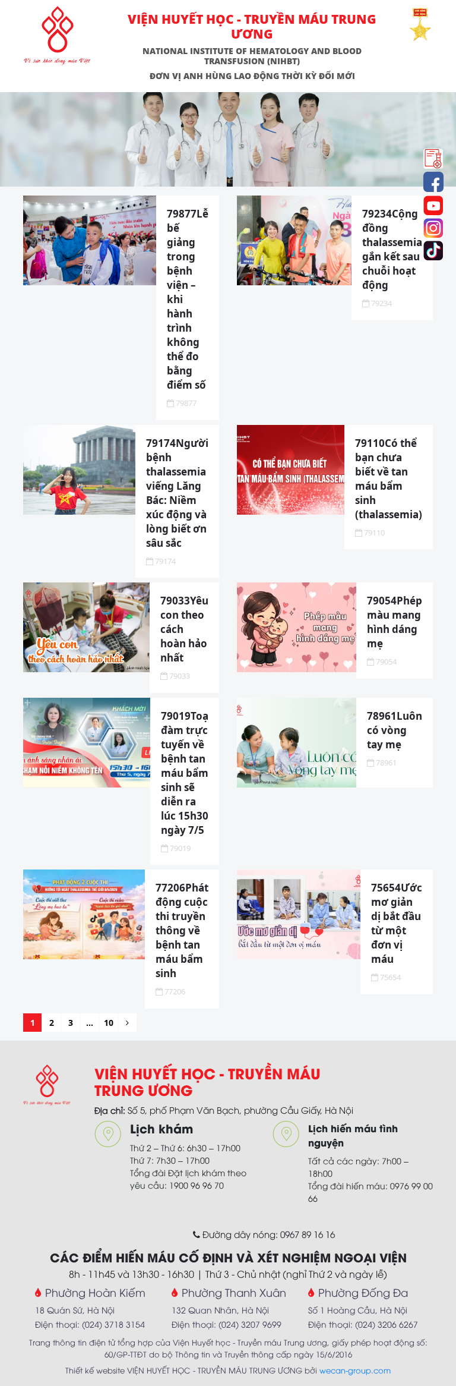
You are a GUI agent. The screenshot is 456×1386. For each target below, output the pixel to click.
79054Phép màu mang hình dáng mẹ (394, 622)
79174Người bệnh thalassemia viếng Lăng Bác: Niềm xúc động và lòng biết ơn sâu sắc (177, 493)
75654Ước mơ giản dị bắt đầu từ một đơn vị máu (396, 923)
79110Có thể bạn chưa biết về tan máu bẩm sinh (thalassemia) (388, 478)
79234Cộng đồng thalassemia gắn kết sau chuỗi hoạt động (392, 249)
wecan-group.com (355, 1370)
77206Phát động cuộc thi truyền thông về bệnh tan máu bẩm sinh (182, 930)
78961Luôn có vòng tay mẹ (394, 730)
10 (108, 1022)
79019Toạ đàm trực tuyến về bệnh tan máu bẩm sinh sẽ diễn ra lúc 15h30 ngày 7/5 (184, 773)
